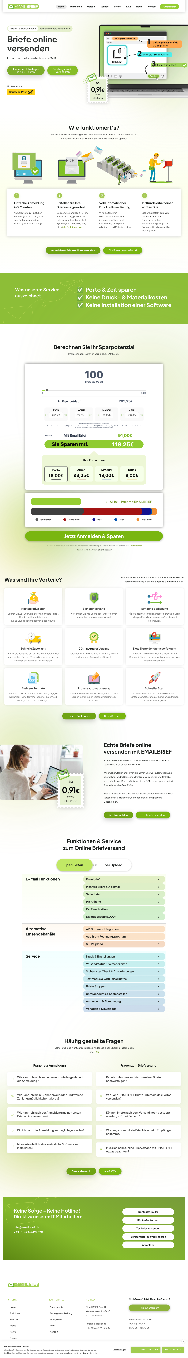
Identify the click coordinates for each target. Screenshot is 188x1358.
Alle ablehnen (173, 1350)
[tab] (74, 865)
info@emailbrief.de (26, 1227)
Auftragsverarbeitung (61, 1313)
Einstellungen (119, 1350)
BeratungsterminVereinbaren (62, 70)
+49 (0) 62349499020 (28, 1232)
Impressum (56, 1319)
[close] (183, 1341)
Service (104, 6)
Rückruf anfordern (148, 1220)
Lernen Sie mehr (90, 1353)
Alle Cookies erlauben (145, 1350)
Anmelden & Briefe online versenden (73, 250)
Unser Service (112, 716)
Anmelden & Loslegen (26, 70)
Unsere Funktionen (79, 716)
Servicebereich (81, 1171)
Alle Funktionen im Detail (123, 250)
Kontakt (152, 6)
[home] (23, 6)
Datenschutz (56, 1307)
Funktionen (76, 6)
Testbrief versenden (153, 815)
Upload (91, 6)
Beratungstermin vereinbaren (148, 1236)
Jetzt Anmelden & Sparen (94, 536)
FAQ (128, 6)
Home (61, 6)
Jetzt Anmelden (118, 815)
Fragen (13, 1338)
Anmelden (148, 1244)
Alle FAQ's (110, 1171)
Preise (117, 6)
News (139, 6)
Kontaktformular (148, 1211)
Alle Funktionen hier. (72, 227)
